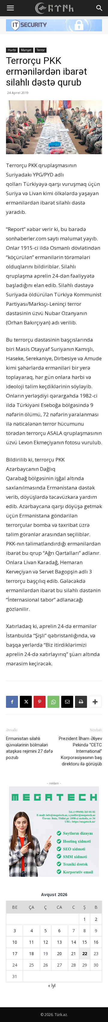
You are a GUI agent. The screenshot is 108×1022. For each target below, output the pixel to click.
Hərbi (12, 50)
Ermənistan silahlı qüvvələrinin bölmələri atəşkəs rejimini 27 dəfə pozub (29, 748)
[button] (10, 8)
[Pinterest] (40, 702)
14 (73, 942)
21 (73, 953)
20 (59, 953)
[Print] (81, 702)
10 (14, 942)
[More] (95, 702)
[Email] (67, 702)
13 (59, 942)
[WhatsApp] (53, 702)
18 (31, 953)
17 (14, 953)
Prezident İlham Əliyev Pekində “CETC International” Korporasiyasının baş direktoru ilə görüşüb (80, 751)
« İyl (52, 985)
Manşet (26, 50)
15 (84, 942)
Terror (41, 50)
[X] (26, 702)
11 (31, 942)
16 (96, 942)
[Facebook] (12, 702)
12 (45, 942)
